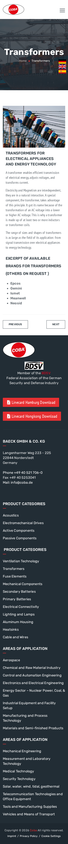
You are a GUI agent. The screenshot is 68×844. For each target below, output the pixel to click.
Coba (33, 830)
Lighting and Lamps (19, 614)
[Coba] (13, 9)
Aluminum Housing (18, 622)
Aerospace (11, 660)
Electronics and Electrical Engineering (33, 683)
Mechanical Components (22, 584)
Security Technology (19, 779)
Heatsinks (11, 629)
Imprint (11, 836)
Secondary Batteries (19, 591)
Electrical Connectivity (21, 607)
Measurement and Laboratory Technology (26, 761)
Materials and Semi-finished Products (33, 728)
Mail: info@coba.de (18, 482)
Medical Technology (18, 771)
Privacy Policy (29, 836)
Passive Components (20, 538)
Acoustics (11, 515)
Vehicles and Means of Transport (29, 814)
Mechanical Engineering (22, 751)
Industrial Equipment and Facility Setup (29, 705)
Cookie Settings (51, 836)
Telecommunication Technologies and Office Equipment (33, 796)
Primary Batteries (17, 599)
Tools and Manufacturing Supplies (30, 806)
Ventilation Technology (21, 561)
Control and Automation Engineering (32, 675)
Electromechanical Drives (23, 523)
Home (22, 60)
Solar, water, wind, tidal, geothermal (31, 786)
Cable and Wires (15, 637)
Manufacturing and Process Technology (25, 718)
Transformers (13, 569)
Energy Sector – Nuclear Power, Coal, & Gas (34, 693)
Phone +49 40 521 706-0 (22, 473)
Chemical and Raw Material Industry (31, 668)
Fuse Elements (15, 576)
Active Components (18, 530)
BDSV (46, 373)
